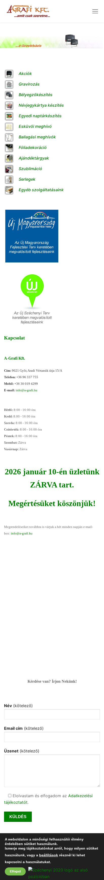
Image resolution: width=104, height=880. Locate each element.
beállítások (48, 855)
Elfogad (15, 871)
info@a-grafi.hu (26, 390)
